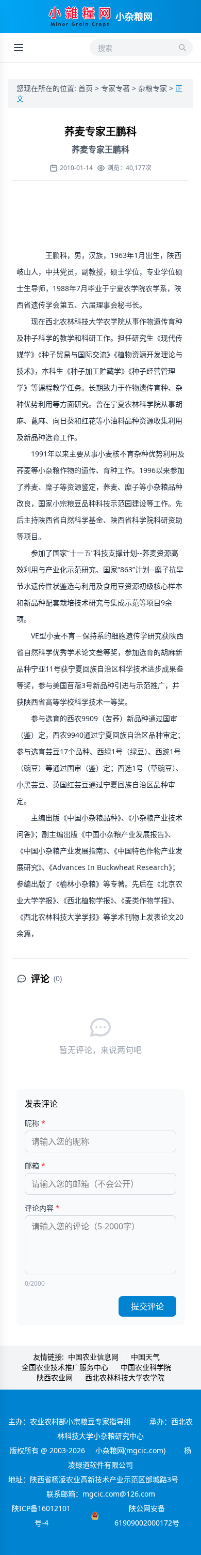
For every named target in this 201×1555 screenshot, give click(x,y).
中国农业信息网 (93, 1357)
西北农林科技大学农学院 (124, 1377)
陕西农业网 (55, 1377)
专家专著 (116, 88)
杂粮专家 (153, 88)
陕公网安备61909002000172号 (146, 1515)
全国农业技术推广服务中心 (65, 1367)
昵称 (35, 1123)
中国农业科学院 (146, 1367)
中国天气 (145, 1357)
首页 (86, 88)
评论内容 (42, 1208)
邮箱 (35, 1165)
